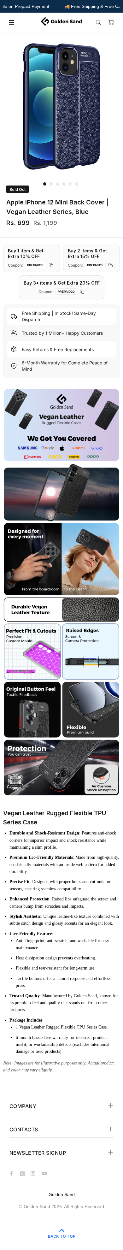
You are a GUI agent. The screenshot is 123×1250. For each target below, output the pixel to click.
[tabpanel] (61, 106)
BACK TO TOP (61, 1236)
